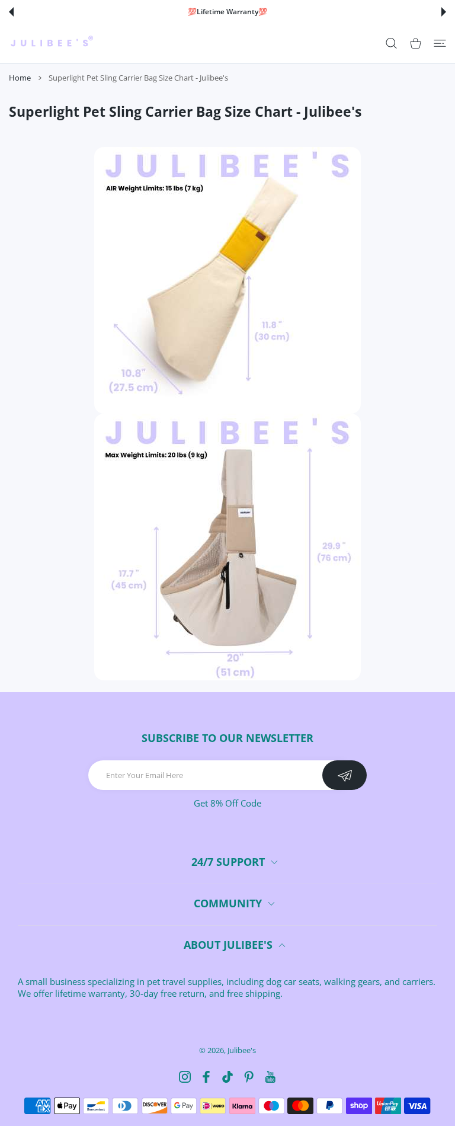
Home (20, 77)
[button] (11, 12)
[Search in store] (391, 43)
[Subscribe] (344, 775)
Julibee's (242, 1050)
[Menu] (440, 43)
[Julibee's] (51, 43)
